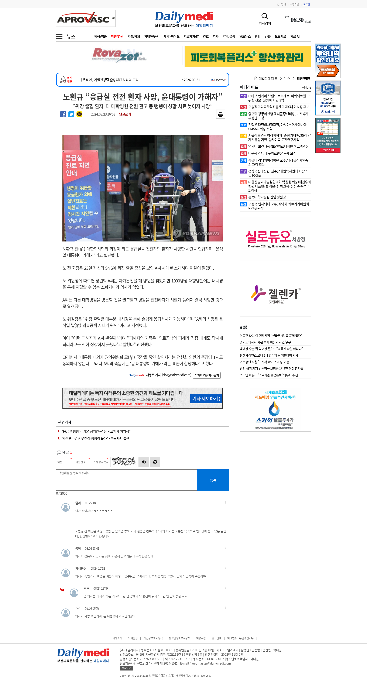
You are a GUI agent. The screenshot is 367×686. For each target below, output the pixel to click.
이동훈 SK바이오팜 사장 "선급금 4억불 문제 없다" (271, 335)
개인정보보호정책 (153, 638)
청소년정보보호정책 (179, 638)
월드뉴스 (245, 36)
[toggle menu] (59, 35)
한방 (258, 36)
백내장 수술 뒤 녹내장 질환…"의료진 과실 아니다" (271, 348)
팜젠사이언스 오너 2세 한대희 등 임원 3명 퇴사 (269, 355)
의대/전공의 (152, 36)
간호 (206, 36)
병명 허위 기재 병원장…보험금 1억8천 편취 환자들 (271, 368)
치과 (216, 36)
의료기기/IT (191, 36)
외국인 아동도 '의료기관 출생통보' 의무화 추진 (269, 375)
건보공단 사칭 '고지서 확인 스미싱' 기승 (264, 362)
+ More (306, 87)
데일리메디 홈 (267, 78)
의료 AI (294, 36)
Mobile (126, 668)
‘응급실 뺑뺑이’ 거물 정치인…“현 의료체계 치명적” (96, 431)
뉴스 (71, 36)
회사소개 (117, 638)
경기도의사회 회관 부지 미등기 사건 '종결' (266, 342)
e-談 (268, 36)
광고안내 (281, 4)
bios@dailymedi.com (176, 375)
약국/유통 (229, 36)
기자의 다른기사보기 (207, 375)
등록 (213, 480)
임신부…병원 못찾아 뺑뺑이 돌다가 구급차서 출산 (95, 438)
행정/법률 (100, 36)
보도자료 (280, 36)
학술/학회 (134, 36)
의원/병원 (117, 36)
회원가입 (294, 4)
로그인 (306, 4)
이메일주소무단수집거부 (240, 638)
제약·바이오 (171, 36)
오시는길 (132, 638)
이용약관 (201, 638)
